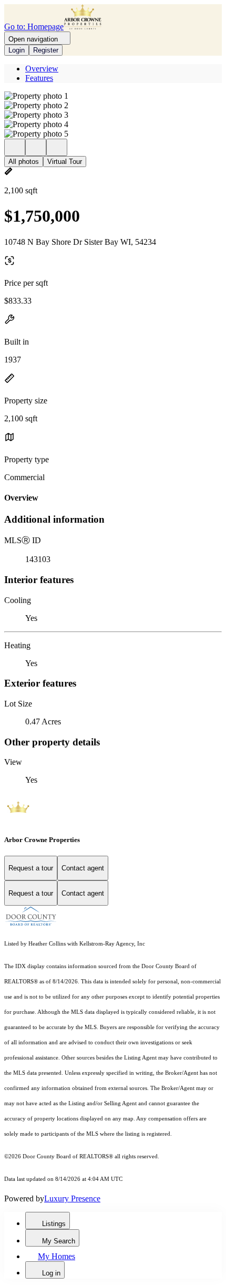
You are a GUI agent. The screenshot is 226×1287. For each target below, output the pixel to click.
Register (45, 50)
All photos (23, 161)
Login (16, 50)
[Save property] (35, 147)
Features (39, 78)
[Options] (14, 147)
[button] (113, 96)
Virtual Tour (64, 161)
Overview (41, 68)
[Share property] (56, 147)
